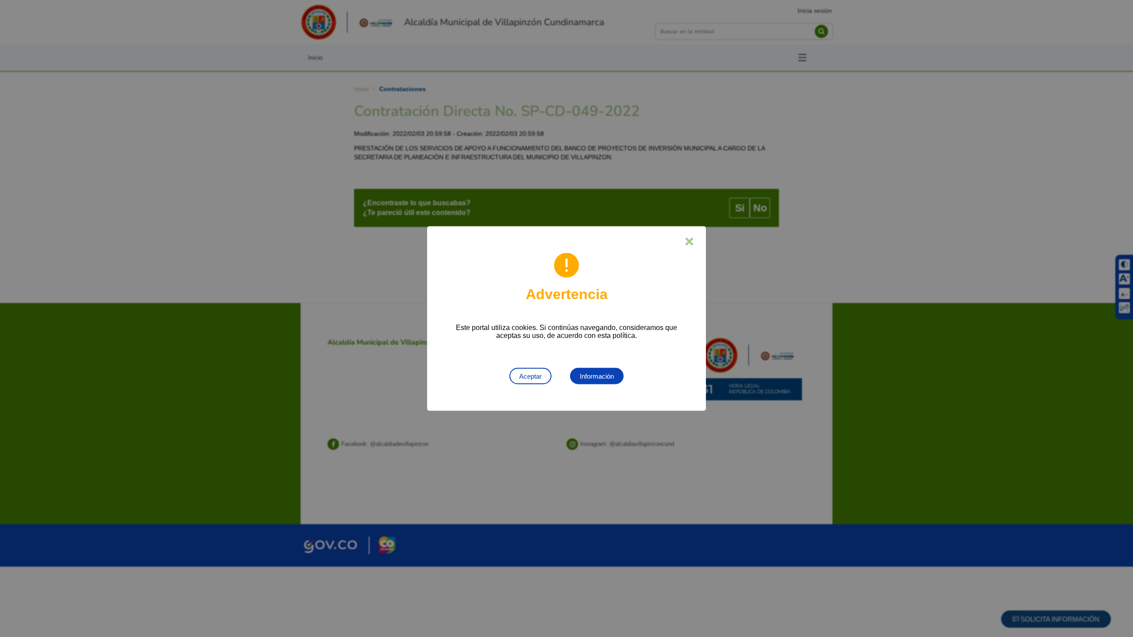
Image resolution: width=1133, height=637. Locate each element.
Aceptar (530, 376)
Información (597, 376)
